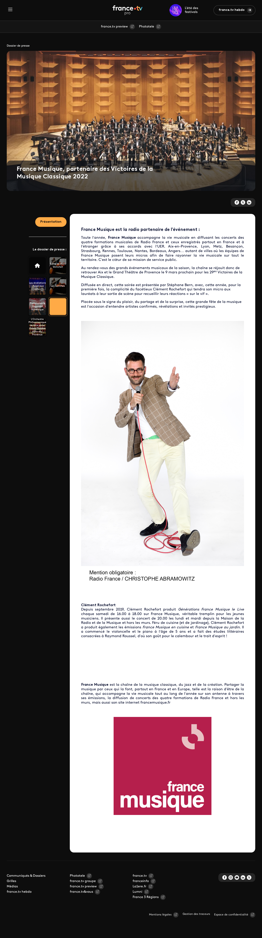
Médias (12, 886)
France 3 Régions (146, 897)
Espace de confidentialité (231, 914)
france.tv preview (114, 26)
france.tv (140, 876)
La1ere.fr (139, 886)
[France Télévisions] (127, 10)
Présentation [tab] (50, 222)
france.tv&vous (81, 891)
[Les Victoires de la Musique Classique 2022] (37, 265)
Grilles (11, 881)
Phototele (146, 26)
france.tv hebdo (232, 10)
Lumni (137, 891)
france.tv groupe (83, 881)
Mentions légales (160, 914)
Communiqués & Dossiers (26, 876)
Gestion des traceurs (196, 914)
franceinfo (141, 881)
